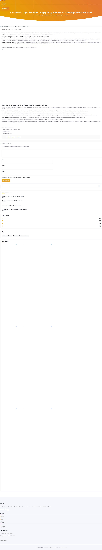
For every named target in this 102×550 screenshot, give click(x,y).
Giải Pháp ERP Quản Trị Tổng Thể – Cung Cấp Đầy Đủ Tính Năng (13, 196)
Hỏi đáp (2, 519)
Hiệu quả (2, 516)
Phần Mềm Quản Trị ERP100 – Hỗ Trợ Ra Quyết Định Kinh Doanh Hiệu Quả (15, 209)
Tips (4, 225)
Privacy (4, 221)
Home (34, 15)
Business (5, 220)
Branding (5, 218)
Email (3, 165)
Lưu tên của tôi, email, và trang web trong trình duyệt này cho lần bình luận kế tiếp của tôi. (16, 177)
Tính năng (2, 517)
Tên (2, 159)
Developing (15, 235)
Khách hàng (3, 526)
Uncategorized (6, 226)
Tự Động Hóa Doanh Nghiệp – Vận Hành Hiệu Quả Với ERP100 (12, 200)
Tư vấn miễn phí (4, 8)
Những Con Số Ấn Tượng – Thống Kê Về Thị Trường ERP (12, 205)
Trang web (3, 171)
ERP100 (3, 29)
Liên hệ (2, 6)
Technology (5, 223)
